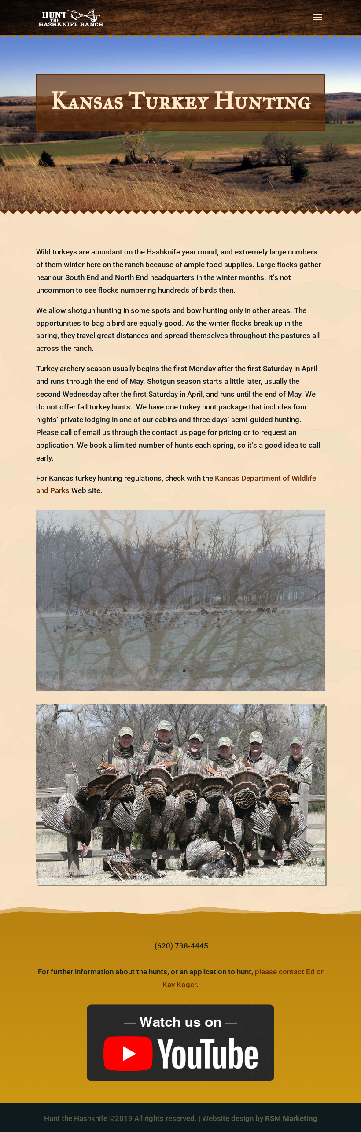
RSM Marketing (291, 1118)
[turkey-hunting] (180, 688)
